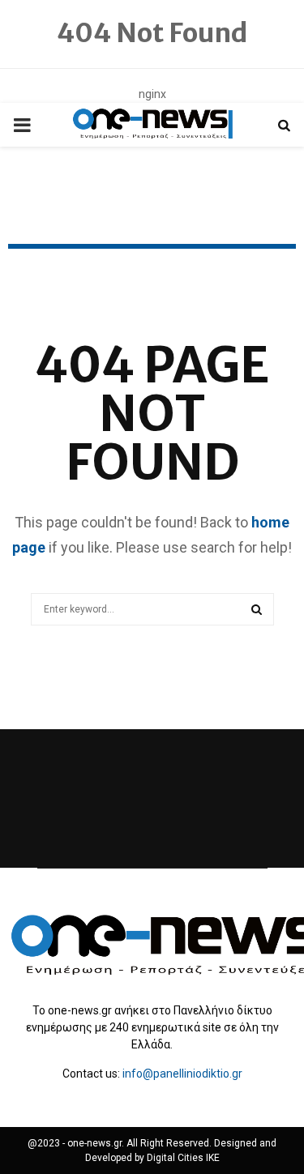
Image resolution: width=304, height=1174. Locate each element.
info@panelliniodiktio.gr (182, 1073)
